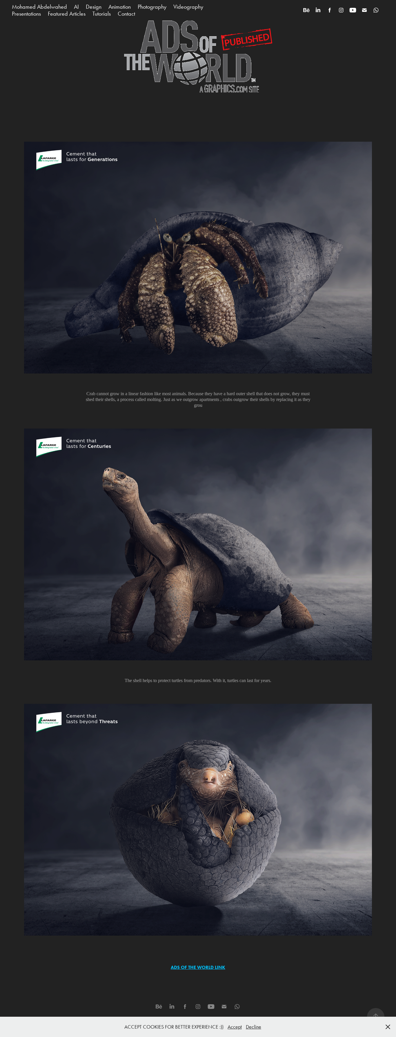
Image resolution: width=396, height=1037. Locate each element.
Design (93, 6)
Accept (235, 1027)
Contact (126, 13)
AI (76, 6)
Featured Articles (67, 13)
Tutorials (101, 13)
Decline (253, 1027)
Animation (119, 6)
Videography (188, 6)
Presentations (26, 13)
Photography (152, 6)
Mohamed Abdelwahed (39, 6)
